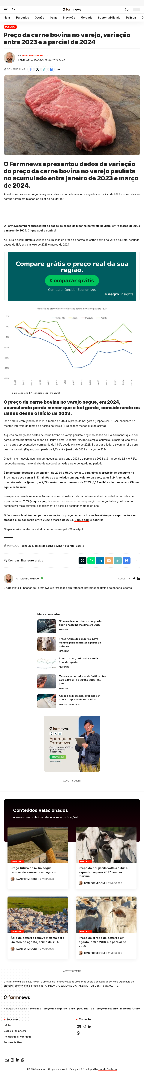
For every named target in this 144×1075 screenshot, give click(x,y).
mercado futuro (130, 1008)
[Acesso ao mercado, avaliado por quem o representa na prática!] (46, 701)
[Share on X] (37, 69)
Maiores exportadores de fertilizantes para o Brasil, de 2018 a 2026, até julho (82, 680)
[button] (7, 9)
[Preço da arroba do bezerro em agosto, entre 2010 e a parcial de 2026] (106, 915)
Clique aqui (35, 230)
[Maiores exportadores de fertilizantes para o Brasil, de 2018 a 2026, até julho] (46, 681)
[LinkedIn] (138, 579)
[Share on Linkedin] (100, 560)
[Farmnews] (72, 9)
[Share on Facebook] (30, 69)
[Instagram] (84, 1026)
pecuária (82, 1008)
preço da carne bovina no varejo (54, 545)
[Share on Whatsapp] (91, 560)
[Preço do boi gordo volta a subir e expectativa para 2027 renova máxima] (106, 845)
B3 (92, 1008)
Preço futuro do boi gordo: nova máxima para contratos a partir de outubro (80, 642)
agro (72, 1008)
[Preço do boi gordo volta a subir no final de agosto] (46, 664)
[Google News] (79, 1026)
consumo (27, 545)
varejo (80, 545)
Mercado (10, 26)
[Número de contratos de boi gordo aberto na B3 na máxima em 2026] (46, 626)
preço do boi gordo (55, 1008)
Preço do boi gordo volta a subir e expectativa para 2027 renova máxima (103, 872)
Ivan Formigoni (32, 55)
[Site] (129, 579)
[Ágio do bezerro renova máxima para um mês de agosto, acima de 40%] (38, 915)
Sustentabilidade (69, 704)
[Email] (109, 560)
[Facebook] (134, 579)
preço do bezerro (107, 1008)
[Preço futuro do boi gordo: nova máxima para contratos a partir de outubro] (46, 644)
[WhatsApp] (78, 1033)
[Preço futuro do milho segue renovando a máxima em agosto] (38, 845)
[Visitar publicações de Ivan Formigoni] (9, 57)
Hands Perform (107, 1069)
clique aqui (38, 501)
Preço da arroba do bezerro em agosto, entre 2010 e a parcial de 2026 (102, 942)
